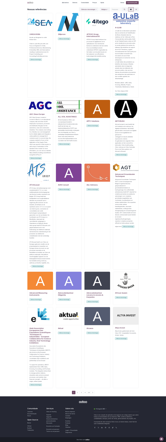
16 (89, 392)
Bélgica (104, 9)
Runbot (29, 428)
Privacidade (73, 430)
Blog (66, 425)
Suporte (48, 414)
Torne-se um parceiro (52, 431)
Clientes (67, 427)
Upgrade (49, 417)
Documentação (31, 413)
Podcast (67, 423)
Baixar (29, 423)
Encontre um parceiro (52, 429)
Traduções (30, 430)
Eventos (67, 421)
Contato (67, 415)
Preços (95, 2)
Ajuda (102, 2)
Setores (74, 2)
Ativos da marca (70, 413)
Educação (49, 423)
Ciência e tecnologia (88, 9)
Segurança (68, 432)
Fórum (29, 415)
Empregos (68, 418)
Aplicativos (65, 2)
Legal (67, 430)
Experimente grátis (132, 2)
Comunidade (85, 2)
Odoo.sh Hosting (51, 411)
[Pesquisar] (124, 9)
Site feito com (81, 439)
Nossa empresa (70, 411)
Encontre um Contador (53, 426)
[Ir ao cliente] (40, 22)
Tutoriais (30, 411)
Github (29, 426)
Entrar (122, 2)
